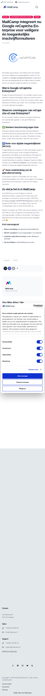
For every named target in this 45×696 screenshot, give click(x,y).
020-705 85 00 (8, 2)
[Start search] (37, 7)
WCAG (15, 260)
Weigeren (22, 388)
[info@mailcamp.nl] (16, 2)
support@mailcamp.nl (12, 647)
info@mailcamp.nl (24, 2)
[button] (17, 268)
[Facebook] (9, 268)
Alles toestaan (22, 376)
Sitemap (5, 690)
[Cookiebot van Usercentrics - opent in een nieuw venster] (33, 306)
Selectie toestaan (22, 382)
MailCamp (9, 289)
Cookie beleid (6, 684)
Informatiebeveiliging (21, 17)
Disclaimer (5, 687)
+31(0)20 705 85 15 (12, 643)
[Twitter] (5, 268)
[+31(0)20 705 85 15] (3, 643)
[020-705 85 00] (2, 2)
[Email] (13, 268)
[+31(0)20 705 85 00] (3, 628)
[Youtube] (27, 665)
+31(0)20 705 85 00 (12, 628)
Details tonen (33, 369)
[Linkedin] (18, 665)
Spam (37, 17)
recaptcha (7, 260)
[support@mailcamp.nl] (3, 647)
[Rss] (32, 665)
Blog (5, 17)
